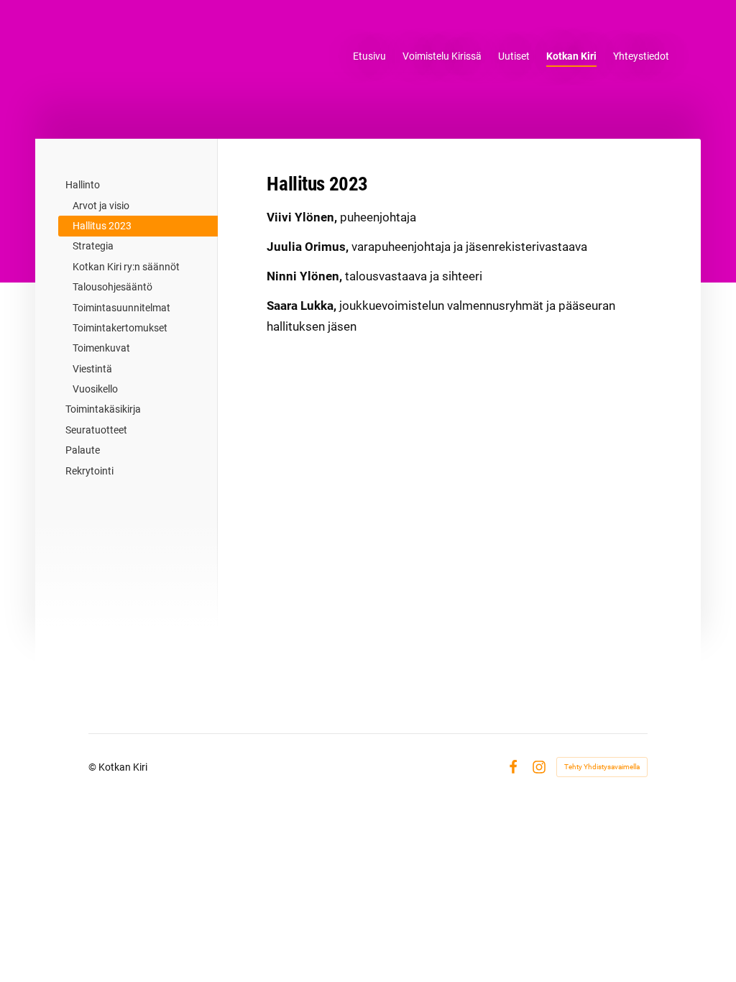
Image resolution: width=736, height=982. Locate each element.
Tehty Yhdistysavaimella (602, 767)
